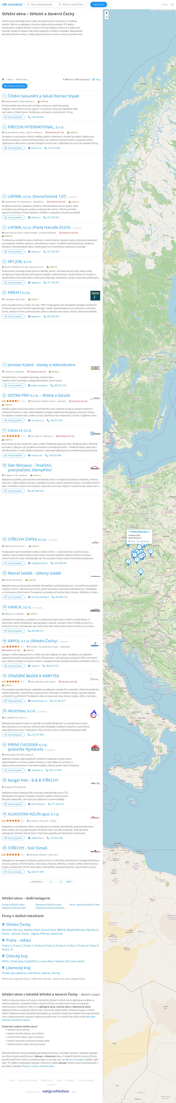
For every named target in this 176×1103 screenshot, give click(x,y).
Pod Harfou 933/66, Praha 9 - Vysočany (48, 401)
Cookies (51, 1084)
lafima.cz (35, 217)
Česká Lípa (8, 973)
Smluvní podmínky (27, 1080)
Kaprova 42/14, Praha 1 (15, 546)
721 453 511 (60, 700)
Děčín (5, 961)
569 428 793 (60, 563)
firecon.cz (36, 148)
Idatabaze (15, 4)
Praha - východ (11, 933)
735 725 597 (53, 217)
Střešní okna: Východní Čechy (16, 978)
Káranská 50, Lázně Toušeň (43, 681)
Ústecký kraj (17, 956)
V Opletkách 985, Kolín (14, 299)
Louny (42, 961)
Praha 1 (6, 945)
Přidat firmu (46, 1080)
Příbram (45, 933)
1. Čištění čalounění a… (139, 531)
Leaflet (154, 10)
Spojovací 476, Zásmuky (15, 787)
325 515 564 (55, 770)
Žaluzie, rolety (30, 1066)
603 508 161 (37, 630)
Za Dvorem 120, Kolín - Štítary (42, 821)
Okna (10, 79)
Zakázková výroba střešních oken (53, 907)
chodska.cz (37, 770)
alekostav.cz (37, 837)
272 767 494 (37, 734)
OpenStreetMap (166, 10)
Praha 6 (61, 945)
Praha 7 (72, 945)
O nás (59, 1080)
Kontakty (70, 1080)
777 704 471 (53, 282)
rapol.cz (35, 665)
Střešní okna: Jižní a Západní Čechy (69, 978)
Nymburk (92, 930)
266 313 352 (56, 420)
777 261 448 (56, 837)
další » (69, 881)
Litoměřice (30, 961)
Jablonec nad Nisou (28, 973)
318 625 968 (55, 455)
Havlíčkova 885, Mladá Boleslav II (19, 101)
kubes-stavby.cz (39, 385)
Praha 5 (50, 945)
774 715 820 (54, 148)
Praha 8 (82, 945)
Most (51, 961)
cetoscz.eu (36, 455)
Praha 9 (93, 945)
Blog (74, 1091)
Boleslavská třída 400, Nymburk (18, 754)
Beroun (18, 930)
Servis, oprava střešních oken (84, 904)
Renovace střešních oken (48, 904)
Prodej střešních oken (13, 904)
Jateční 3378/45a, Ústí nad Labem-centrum (23, 267)
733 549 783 (37, 117)
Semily (56, 973)
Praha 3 (28, 945)
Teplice (59, 961)
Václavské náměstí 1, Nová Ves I (43, 854)
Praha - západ (30, 933)
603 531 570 (60, 385)
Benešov (7, 930)
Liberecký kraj (18, 967)
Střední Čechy (18, 924)
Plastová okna (47, 1066)
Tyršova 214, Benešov (14, 371)
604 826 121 (61, 597)
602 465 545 (37, 490)
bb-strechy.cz (38, 804)
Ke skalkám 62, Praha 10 (15, 717)
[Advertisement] (51, 57)
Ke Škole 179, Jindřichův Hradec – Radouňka (49, 646)
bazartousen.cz (39, 700)
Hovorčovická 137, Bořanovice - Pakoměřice (24, 201)
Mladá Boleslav (76, 930)
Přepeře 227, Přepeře (14, 614)
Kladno (28, 930)
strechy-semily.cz (40, 597)
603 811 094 (37, 871)
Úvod (12, 1080)
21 (61, 881)
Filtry (98, 79)
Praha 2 (17, 945)
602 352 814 (53, 316)
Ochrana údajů (85, 1080)
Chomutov (16, 961)
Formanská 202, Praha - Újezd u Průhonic (23, 132)
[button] (139, 548)
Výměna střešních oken (14, 907)
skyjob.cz (36, 282)
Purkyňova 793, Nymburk (15, 475)
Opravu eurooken (74, 1059)
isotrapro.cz (37, 420)
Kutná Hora (49, 930)
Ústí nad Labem (75, 961)
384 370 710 (52, 665)
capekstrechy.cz (39, 563)
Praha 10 (7, 949)
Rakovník (57, 933)
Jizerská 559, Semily (13, 580)
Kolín (37, 930)
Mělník (61, 930)
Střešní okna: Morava (41, 978)
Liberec (46, 973)
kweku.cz (35, 316)
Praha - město (18, 940)
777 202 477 (58, 804)
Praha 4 (39, 945)
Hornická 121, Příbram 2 (42, 436)
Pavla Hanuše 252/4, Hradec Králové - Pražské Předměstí (30, 232)
